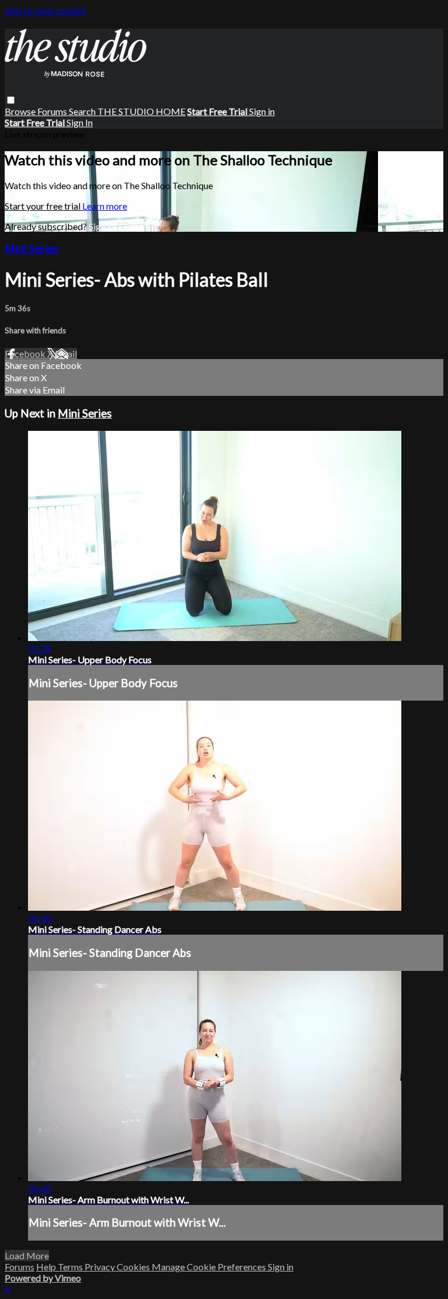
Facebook (26, 353)
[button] (11, 100)
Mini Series (32, 248)
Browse (21, 111)
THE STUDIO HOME (141, 111)
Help (47, 1266)
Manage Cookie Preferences (210, 1266)
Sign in (262, 111)
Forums (53, 111)
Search (83, 111)
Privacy (101, 1266)
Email (66, 353)
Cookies (134, 1266)
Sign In (79, 122)
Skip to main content (45, 10)
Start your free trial (43, 205)
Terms (71, 1266)
